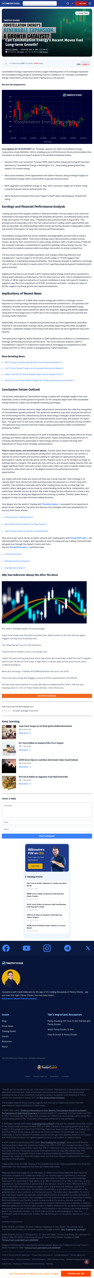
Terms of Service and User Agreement (16, 1255)
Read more (23, 733)
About (5, 1046)
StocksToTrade (78, 538)
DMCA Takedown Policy (56, 1259)
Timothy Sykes (50, 504)
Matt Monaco (43, 52)
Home (27, 1076)
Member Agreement (77, 1255)
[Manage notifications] (86, 1262)
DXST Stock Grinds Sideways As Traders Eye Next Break (47, 884)
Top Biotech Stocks (14, 568)
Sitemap (49, 1264)
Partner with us (40, 1076)
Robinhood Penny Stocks (17, 561)
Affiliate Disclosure (39, 1259)
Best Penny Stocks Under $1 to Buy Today (25, 524)
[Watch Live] (72, 3)
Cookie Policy (7, 1264)
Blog (4, 1021)
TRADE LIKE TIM (76, 1274)
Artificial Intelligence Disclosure (77, 1259)
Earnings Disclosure (61, 1255)
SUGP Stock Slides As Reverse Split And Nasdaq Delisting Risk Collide (46, 905)
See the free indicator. (47, 696)
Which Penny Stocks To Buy (61, 1029)
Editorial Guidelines (23, 1259)
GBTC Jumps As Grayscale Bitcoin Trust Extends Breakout (33, 362)
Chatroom (54, 1076)
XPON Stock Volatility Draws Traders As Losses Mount (46, 927)
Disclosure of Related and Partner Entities (29, 1264)
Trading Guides (9, 1031)
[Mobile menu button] (90, 3)
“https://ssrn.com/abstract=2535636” (20, 1240)
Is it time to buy (18, 63)
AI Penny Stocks (12, 554)
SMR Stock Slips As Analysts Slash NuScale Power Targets (44, 916)
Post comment (47, 836)
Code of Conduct (8, 1259)
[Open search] (68, 3)
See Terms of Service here (52, 1098)
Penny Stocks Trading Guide (18, 517)
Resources (7, 1041)
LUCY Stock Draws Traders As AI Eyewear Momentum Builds (33, 368)
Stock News (7, 1026)
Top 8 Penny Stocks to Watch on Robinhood (25, 531)
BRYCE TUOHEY (12, 49)
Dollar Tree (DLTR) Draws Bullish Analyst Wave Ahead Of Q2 (33, 374)
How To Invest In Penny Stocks (62, 1034)
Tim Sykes (20, 52)
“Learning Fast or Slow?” (43, 1124)
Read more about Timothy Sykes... (20, 998)
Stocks (5, 1036)
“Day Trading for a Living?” (53, 1142)
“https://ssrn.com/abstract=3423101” (42, 1248)
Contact (65, 1076)
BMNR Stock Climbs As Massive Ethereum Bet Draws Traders (45, 895)
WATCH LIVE (82, 3)
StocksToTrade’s (18, 547)
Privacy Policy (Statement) (42, 1255)
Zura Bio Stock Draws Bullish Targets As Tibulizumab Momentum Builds (39, 380)
